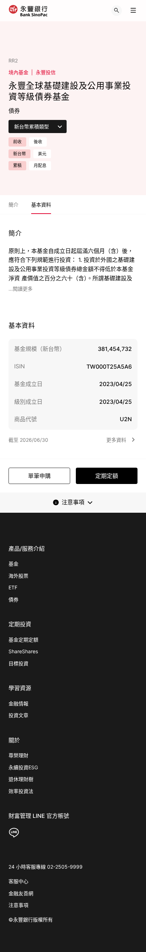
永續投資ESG (23, 767)
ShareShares (23, 651)
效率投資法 (21, 791)
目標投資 (18, 663)
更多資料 (116, 440)
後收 (38, 141)
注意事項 (18, 905)
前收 (17, 141)
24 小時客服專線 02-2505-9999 (46, 867)
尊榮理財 (18, 755)
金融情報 (18, 703)
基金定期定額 (23, 640)
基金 (13, 564)
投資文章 (18, 715)
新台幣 (19, 153)
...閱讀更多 (21, 289)
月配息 (40, 165)
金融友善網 (21, 893)
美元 (42, 153)
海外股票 (18, 576)
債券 (13, 599)
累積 (17, 165)
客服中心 (18, 881)
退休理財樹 (21, 779)
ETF (13, 587)
